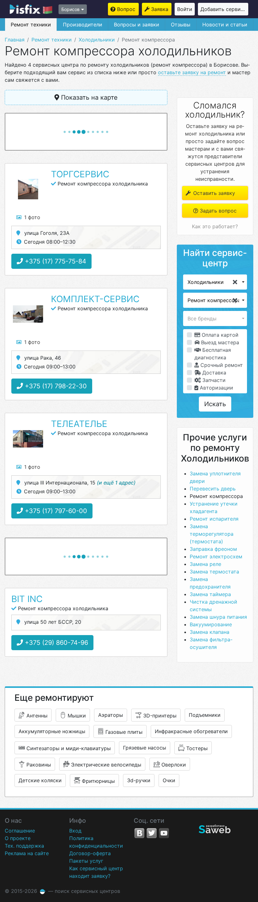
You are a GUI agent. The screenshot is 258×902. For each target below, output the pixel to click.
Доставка (213, 372)
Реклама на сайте (27, 853)
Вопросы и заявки (136, 24)
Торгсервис (80, 174)
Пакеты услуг (86, 861)
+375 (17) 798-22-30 (55, 386)
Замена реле (205, 564)
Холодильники (97, 39)
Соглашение (20, 830)
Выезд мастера (219, 342)
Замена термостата (214, 571)
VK (139, 833)
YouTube (164, 833)
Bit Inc (26, 599)
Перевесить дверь (213, 488)
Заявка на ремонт (161, 9)
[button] (215, 282)
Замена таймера (210, 594)
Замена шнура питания (218, 617)
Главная (15, 39)
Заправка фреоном (213, 549)
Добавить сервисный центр (224, 9)
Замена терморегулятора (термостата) (211, 534)
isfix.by (31, 9)
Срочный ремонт (221, 365)
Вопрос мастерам (128, 9)
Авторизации (215, 388)
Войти (184, 9)
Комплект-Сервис (95, 299)
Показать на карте (88, 97)
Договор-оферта (90, 853)
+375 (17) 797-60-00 (55, 511)
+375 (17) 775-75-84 (54, 261)
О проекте (18, 838)
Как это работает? (215, 226)
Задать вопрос (217, 211)
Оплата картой (219, 335)
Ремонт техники (31, 24)
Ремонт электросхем (216, 556)
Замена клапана (209, 632)
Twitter (152, 833)
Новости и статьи (224, 24)
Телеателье (79, 423)
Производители (82, 24)
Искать (215, 404)
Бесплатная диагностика (212, 354)
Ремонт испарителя (214, 519)
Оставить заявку (213, 193)
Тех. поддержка (24, 846)
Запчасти (213, 380)
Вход (75, 830)
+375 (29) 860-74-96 (55, 642)
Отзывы (180, 24)
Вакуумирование (211, 624)
